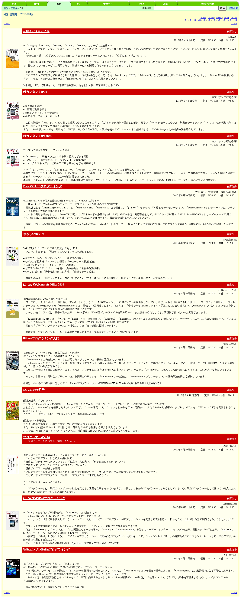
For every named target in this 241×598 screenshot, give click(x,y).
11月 (235, 20)
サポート (107, 3)
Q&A (141, 3)
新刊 (36, 3)
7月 (214, 20)
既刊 (6, 8)
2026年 (203, 18)
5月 (204, 20)
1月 (184, 20)
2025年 (211, 18)
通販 (165, 3)
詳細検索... (234, 8)
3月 (194, 20)
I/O (78, 3)
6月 (209, 20)
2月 (189, 20)
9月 (224, 20)
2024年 (219, 18)
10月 (229, 20)
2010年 (14, 8)
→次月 (234, 23)
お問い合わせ (207, 3)
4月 (199, 20)
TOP (14, 3)
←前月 (7, 23)
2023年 (226, 18)
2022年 (234, 18)
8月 (219, 20)
